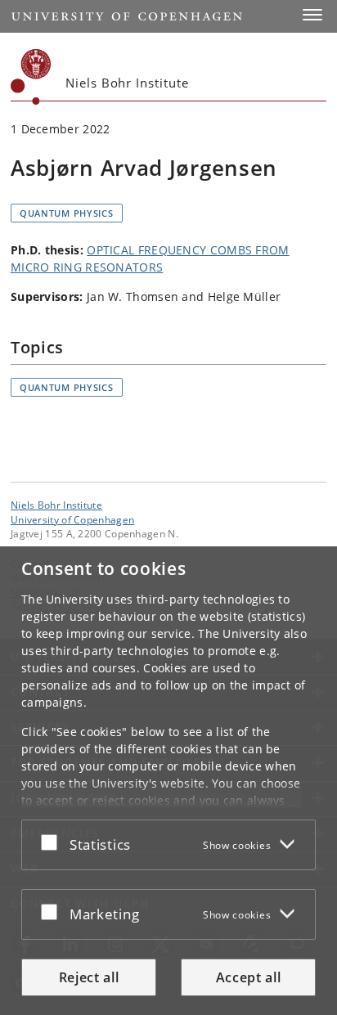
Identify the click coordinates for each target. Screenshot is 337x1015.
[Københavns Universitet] (31, 77)
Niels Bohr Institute (56, 504)
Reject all (89, 977)
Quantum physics (67, 213)
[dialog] (168, 780)
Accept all (248, 977)
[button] (312, 14)
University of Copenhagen (72, 519)
